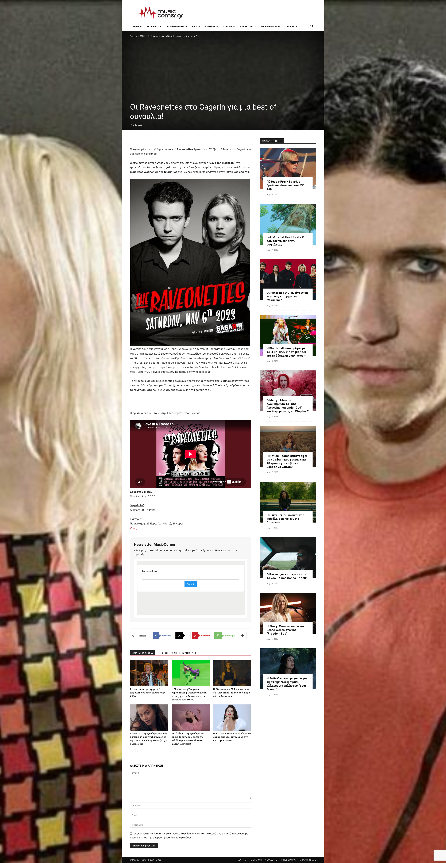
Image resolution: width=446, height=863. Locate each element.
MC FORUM (256, 859)
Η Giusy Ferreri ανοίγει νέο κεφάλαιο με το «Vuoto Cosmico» (285, 518)
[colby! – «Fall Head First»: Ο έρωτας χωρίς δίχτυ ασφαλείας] (288, 224)
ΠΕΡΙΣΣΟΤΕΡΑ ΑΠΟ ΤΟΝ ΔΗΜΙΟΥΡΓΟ (177, 653)
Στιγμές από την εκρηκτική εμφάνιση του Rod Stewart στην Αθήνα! (147, 692)
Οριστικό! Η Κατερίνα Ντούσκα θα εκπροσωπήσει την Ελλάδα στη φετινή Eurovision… (232, 737)
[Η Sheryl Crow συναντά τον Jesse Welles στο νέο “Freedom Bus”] (288, 613)
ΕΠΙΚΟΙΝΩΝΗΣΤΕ (307, 859)
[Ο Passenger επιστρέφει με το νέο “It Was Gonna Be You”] (288, 557)
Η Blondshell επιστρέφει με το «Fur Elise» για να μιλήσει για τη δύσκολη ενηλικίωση (286, 352)
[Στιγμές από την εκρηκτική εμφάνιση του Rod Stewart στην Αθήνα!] (149, 673)
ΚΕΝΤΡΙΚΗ (242, 859)
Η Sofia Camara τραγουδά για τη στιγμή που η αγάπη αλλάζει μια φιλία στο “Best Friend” (287, 684)
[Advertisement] (252, 13)
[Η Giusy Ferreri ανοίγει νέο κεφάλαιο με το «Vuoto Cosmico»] (288, 502)
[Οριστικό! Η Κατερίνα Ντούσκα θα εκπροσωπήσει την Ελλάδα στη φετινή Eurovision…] (232, 717)
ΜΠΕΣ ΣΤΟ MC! (288, 859)
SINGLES (210, 26)
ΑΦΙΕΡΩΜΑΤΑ (248, 26)
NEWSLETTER (271, 859)
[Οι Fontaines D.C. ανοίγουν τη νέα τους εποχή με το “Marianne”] (288, 279)
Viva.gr (134, 528)
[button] (312, 26)
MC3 (142, 35)
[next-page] (138, 751)
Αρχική (133, 35)
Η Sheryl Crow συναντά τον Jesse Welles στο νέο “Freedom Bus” (286, 629)
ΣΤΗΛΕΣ (227, 26)
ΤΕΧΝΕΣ (289, 26)
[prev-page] (132, 751)
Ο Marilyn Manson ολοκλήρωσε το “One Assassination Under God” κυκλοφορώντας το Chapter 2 (288, 405)
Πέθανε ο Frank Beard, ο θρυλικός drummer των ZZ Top (285, 185)
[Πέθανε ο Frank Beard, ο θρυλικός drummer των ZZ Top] (288, 168)
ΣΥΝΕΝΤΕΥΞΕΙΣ (175, 26)
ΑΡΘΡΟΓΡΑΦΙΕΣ (270, 26)
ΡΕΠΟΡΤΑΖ (153, 26)
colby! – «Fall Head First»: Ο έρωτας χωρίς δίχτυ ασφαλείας (285, 240)
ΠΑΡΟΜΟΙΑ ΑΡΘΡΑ (142, 653)
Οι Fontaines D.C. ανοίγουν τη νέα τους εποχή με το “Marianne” (287, 296)
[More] (243, 635)
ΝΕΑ (194, 26)
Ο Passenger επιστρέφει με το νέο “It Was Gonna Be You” (287, 576)
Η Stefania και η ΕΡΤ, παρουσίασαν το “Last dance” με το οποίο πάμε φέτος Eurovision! (232, 692)
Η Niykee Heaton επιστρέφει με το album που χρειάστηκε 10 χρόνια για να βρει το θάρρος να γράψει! (287, 461)
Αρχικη (137, 26)
